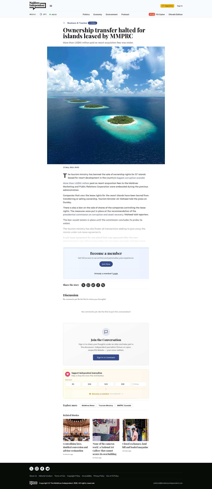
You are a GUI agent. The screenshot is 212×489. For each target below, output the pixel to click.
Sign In (180, 6)
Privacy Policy (99, 476)
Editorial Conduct (45, 476)
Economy (97, 14)
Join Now (106, 264)
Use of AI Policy (112, 476)
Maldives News (88, 405)
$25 (106, 384)
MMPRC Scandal (124, 405)
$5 (73, 384)
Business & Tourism (77, 23)
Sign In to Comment (106, 357)
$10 (89, 384)
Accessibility (87, 476)
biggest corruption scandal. (131, 177)
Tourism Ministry (106, 405)
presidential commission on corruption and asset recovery (93, 214)
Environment (112, 14)
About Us (33, 476)
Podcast (125, 14)
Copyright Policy (73, 476)
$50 (122, 384)
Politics (86, 14)
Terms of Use (59, 476)
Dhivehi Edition (176, 14)
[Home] (64, 23)
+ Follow (92, 23)
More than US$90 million (76, 183)
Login (115, 273)
